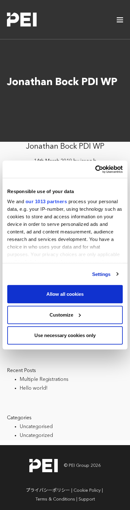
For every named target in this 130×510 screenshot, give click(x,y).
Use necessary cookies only (65, 335)
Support (87, 499)
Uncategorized (36, 435)
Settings (101, 274)
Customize (61, 314)
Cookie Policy (87, 490)
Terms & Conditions (55, 499)
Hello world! (34, 388)
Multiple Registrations (44, 379)
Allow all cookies (65, 294)
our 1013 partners (46, 201)
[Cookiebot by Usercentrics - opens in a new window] (95, 169)
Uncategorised (36, 426)
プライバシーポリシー (48, 490)
